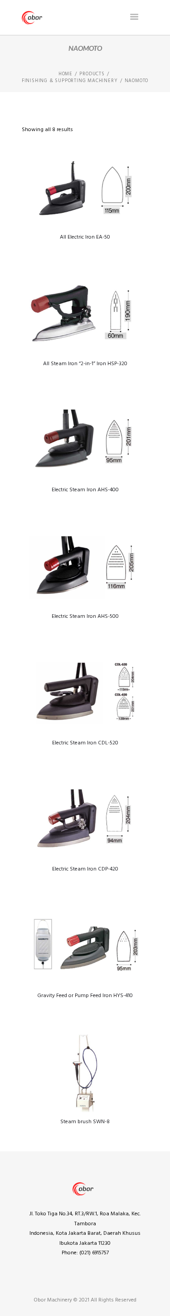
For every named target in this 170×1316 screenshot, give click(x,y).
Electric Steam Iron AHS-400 (85, 489)
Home (65, 74)
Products (91, 74)
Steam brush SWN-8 (85, 1121)
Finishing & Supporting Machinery (70, 81)
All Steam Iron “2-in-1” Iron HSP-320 (85, 363)
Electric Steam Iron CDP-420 (85, 869)
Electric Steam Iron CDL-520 (85, 743)
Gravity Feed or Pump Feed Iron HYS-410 (85, 995)
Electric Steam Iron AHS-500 (85, 616)
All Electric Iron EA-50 (85, 237)
